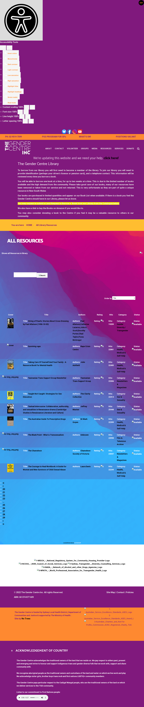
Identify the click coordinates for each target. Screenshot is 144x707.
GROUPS (85, 148)
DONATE (130, 148)
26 (4, 508)
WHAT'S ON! (85, 136)
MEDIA (94, 148)
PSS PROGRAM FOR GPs (54, 136)
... (3, 502)
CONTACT (59, 148)
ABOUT (48, 148)
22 (4, 495)
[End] (4, 524)
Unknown (85, 435)
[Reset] (3, 47)
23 (4, 498)
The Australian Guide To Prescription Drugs (47, 419)
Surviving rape (34, 346)
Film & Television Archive (121, 441)
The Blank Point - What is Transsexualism (46, 435)
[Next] (4, 521)
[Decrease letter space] (25, 121)
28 (4, 514)
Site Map (110, 592)
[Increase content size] (32, 107)
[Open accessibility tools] (21, 20)
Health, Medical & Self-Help (121, 352)
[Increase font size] (26, 112)
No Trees (26, 618)
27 (4, 511)
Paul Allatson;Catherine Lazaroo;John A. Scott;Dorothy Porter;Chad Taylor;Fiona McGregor (81, 330)
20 (4, 489)
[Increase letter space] (31, 121)
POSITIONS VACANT (126, 136)
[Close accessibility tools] (9, 47)
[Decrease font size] (20, 112)
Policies (130, 592)
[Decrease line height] (22, 116)
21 (4, 492)
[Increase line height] (27, 116)
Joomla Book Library (68, 542)
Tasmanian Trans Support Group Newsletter (47, 378)
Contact (120, 592)
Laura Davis (86, 466)
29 (4, 517)
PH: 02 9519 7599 (13, 136)
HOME (29, 225)
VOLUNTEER (72, 148)
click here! (111, 158)
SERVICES (119, 148)
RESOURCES (106, 148)
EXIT (141, 3)
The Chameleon (35, 451)
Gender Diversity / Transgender (122, 327)
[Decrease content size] (26, 107)
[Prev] (4, 486)
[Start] (4, 483)
